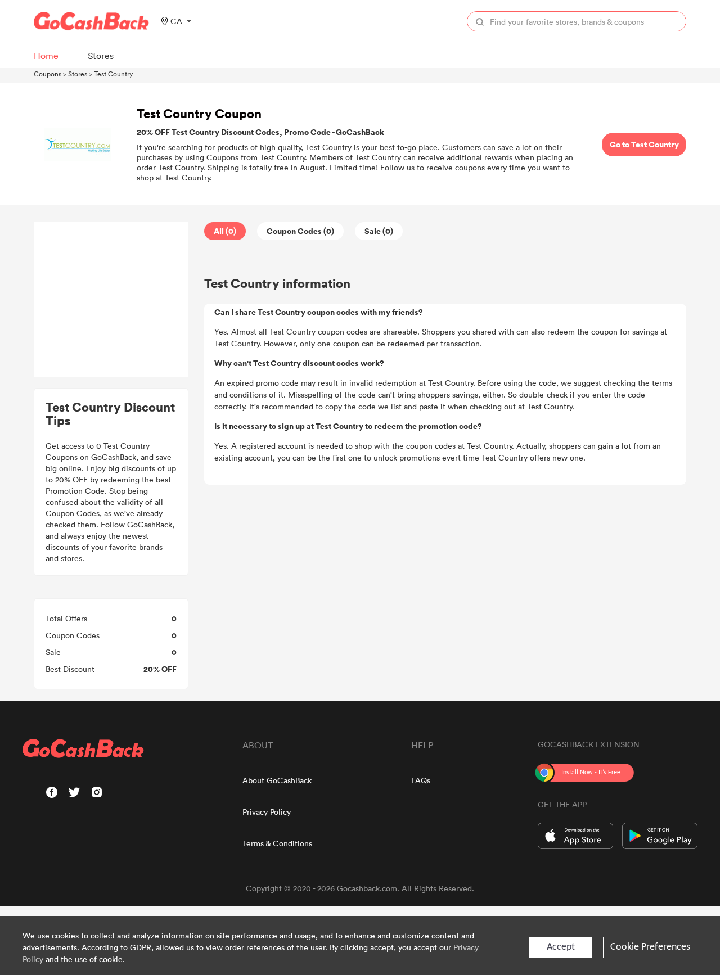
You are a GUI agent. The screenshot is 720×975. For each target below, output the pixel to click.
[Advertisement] (111, 299)
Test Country (113, 74)
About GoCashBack (277, 780)
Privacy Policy (266, 811)
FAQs (420, 780)
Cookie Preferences (650, 947)
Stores (77, 74)
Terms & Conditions (277, 843)
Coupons (47, 74)
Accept (561, 947)
